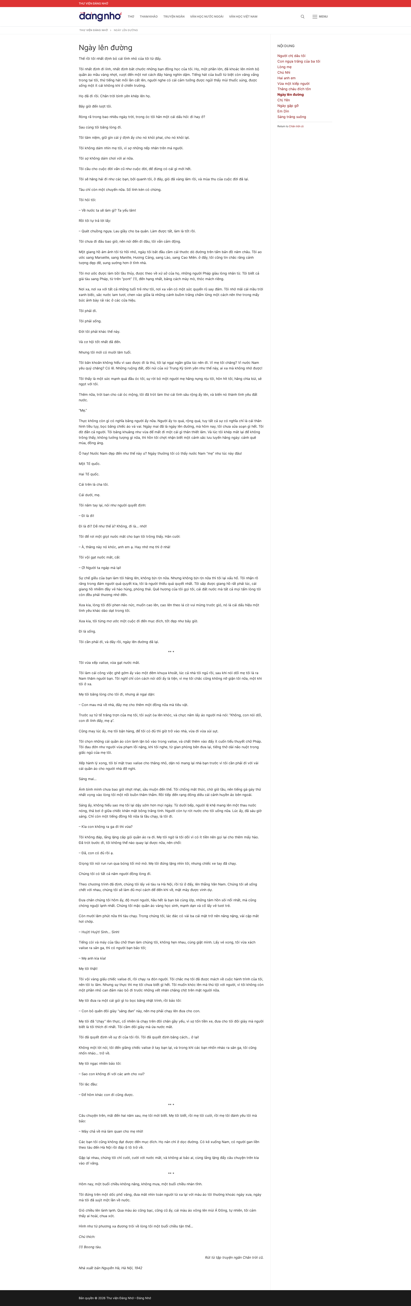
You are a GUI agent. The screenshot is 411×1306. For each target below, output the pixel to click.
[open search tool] (303, 17)
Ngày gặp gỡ (288, 105)
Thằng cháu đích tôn (294, 89)
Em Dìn (283, 111)
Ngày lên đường (290, 94)
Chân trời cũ (296, 126)
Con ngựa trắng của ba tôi (298, 61)
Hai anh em (286, 78)
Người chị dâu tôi (291, 56)
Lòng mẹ (284, 67)
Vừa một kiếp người (293, 83)
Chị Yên (283, 100)
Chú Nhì (283, 72)
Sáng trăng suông (291, 117)
